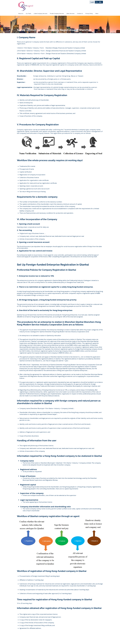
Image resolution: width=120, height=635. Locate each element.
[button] (40, 13)
